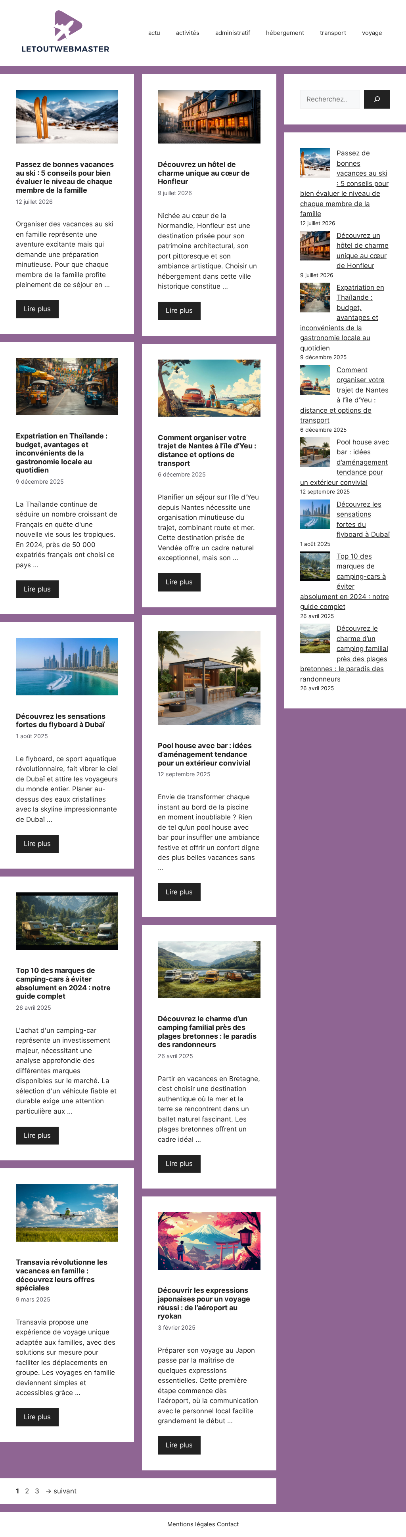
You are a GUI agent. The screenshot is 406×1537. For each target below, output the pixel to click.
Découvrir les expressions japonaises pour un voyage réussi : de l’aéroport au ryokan (204, 1303)
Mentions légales (191, 1524)
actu (154, 32)
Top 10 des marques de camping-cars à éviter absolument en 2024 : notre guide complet (63, 983)
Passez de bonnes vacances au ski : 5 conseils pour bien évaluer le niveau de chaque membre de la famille (65, 177)
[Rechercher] (377, 99)
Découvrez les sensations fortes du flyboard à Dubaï (60, 720)
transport (333, 32)
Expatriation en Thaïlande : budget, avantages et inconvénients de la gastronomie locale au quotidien (61, 453)
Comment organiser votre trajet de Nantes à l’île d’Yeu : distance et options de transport (207, 450)
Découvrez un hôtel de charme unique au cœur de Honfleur (204, 173)
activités (187, 32)
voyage (372, 32)
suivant (61, 1491)
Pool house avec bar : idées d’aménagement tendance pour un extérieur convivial (205, 754)
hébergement (285, 32)
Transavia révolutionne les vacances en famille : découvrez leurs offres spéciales (61, 1275)
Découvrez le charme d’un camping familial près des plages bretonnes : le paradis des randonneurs (207, 1031)
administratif (232, 32)
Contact (228, 1524)
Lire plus (37, 309)
